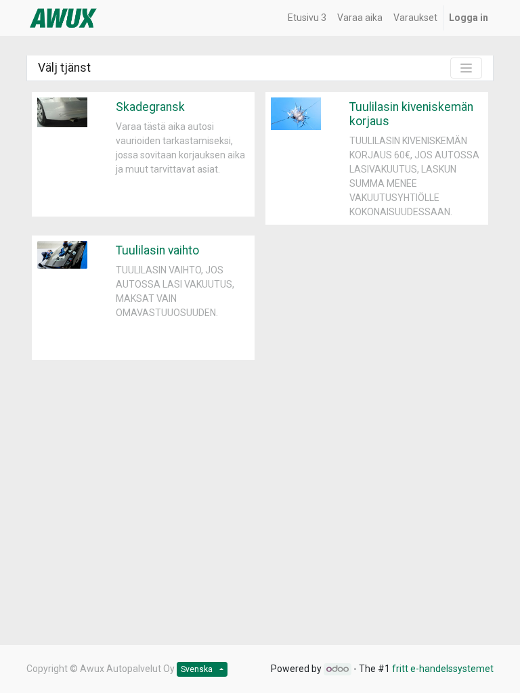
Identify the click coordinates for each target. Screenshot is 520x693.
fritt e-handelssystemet (443, 668)
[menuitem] (307, 17)
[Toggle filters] (466, 68)
